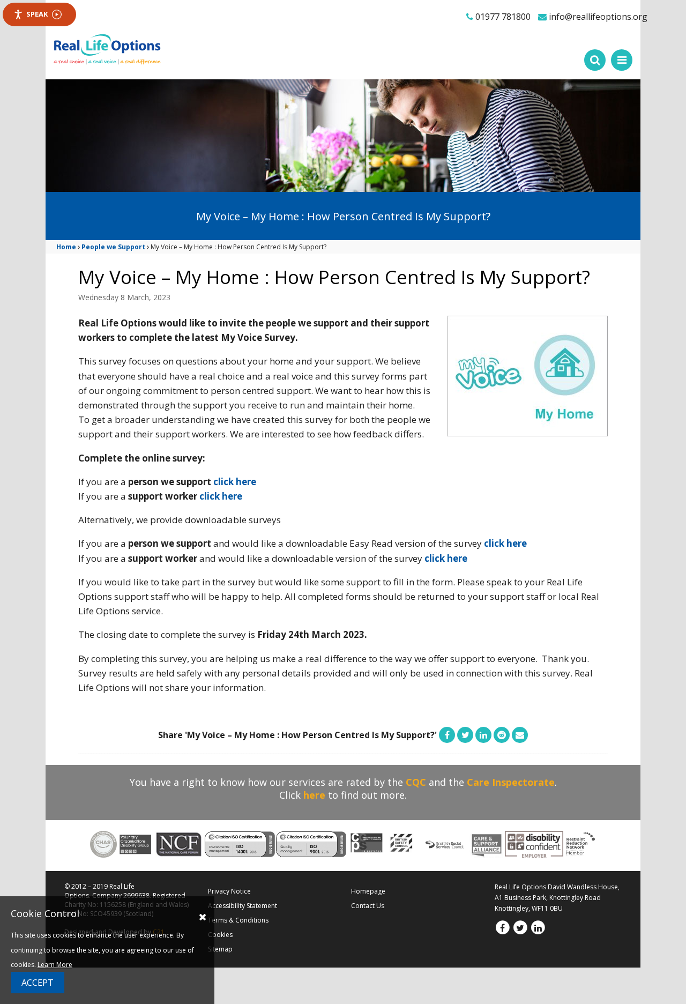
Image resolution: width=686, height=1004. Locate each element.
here (314, 795)
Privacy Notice (229, 891)
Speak (37, 14)
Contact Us (367, 905)
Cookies (220, 934)
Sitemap (220, 949)
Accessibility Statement (242, 905)
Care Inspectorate (511, 782)
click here (234, 481)
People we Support (113, 246)
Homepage (368, 891)
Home (66, 246)
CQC (416, 782)
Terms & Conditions (238, 920)
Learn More (55, 964)
